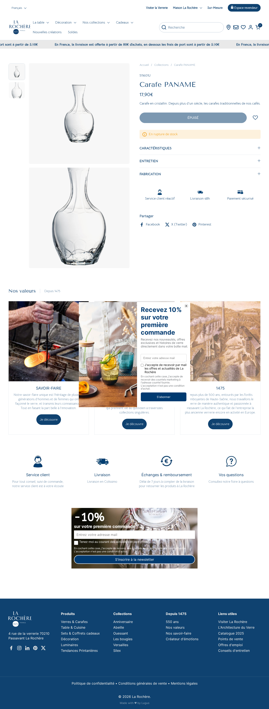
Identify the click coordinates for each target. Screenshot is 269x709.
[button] (258, 27)
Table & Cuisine (73, 627)
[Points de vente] (228, 27)
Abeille (118, 627)
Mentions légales (184, 683)
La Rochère (141, 696)
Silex (117, 650)
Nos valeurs (175, 627)
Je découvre (49, 419)
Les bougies (122, 639)
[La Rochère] (20, 27)
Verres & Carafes (74, 622)
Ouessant (120, 633)
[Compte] (250, 27)
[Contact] (236, 27)
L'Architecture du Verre (236, 627)
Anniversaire (123, 622)
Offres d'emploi (230, 645)
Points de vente (230, 639)
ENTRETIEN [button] (149, 161)
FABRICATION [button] (150, 174)
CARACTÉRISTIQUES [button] (155, 148)
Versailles (120, 645)
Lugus (145, 703)
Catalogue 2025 (231, 633)
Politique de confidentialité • (95, 683)
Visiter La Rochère (232, 622)
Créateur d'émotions (182, 639)
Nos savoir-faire (178, 633)
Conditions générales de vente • (144, 683)
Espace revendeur (245, 8)
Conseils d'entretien (234, 650)
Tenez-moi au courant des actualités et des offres (113, 541)
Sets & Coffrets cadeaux (80, 633)
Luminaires (69, 645)
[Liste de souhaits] (243, 27)
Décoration (70, 639)
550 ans (172, 622)
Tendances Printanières (79, 650)
